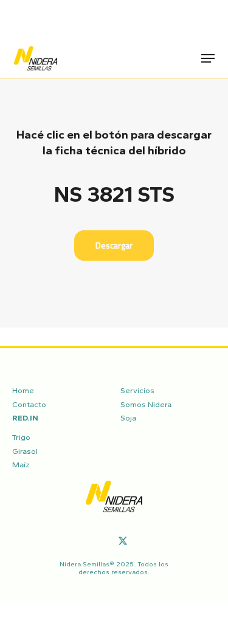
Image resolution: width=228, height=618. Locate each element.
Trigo (21, 437)
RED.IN (25, 417)
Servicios (137, 390)
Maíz (20, 464)
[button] (208, 58)
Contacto (29, 404)
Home (23, 390)
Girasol (25, 451)
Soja (128, 417)
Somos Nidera (145, 404)
